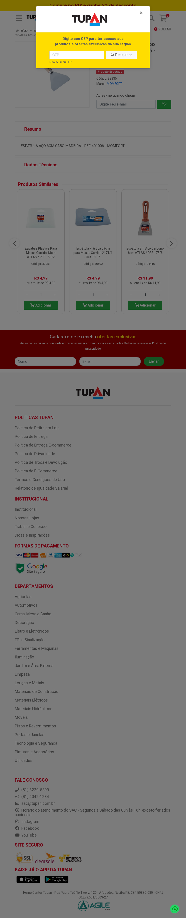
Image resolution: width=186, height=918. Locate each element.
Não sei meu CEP (60, 62)
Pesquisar (123, 55)
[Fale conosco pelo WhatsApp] (174, 909)
